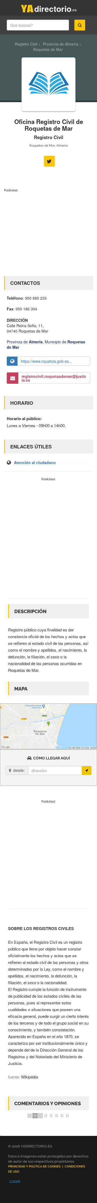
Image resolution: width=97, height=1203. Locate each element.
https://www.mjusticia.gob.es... (46, 361)
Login (14, 1182)
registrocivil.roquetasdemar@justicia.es (54, 378)
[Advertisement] (48, 233)
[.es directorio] (27, 7)
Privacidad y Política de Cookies (34, 1166)
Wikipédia (29, 1077)
